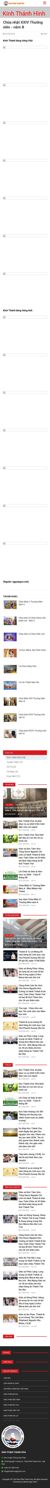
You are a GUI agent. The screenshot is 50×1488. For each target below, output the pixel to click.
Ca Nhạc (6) (12, 771)
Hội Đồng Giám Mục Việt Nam (15, 1389)
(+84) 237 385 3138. (11, 1468)
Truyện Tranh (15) (15, 762)
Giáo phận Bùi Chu (11, 1405)
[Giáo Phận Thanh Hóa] (13, 3)
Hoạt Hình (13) (13, 776)
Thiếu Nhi (9, 753)
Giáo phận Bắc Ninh (11, 1400)
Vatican (6, 1378)
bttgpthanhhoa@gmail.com (14, 1471)
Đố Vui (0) (11, 767)
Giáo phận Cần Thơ (11, 1410)
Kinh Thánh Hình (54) (16, 757)
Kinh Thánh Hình (24, 13)
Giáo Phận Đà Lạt (10, 1416)
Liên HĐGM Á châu (11, 1383)
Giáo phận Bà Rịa (10, 1394)
